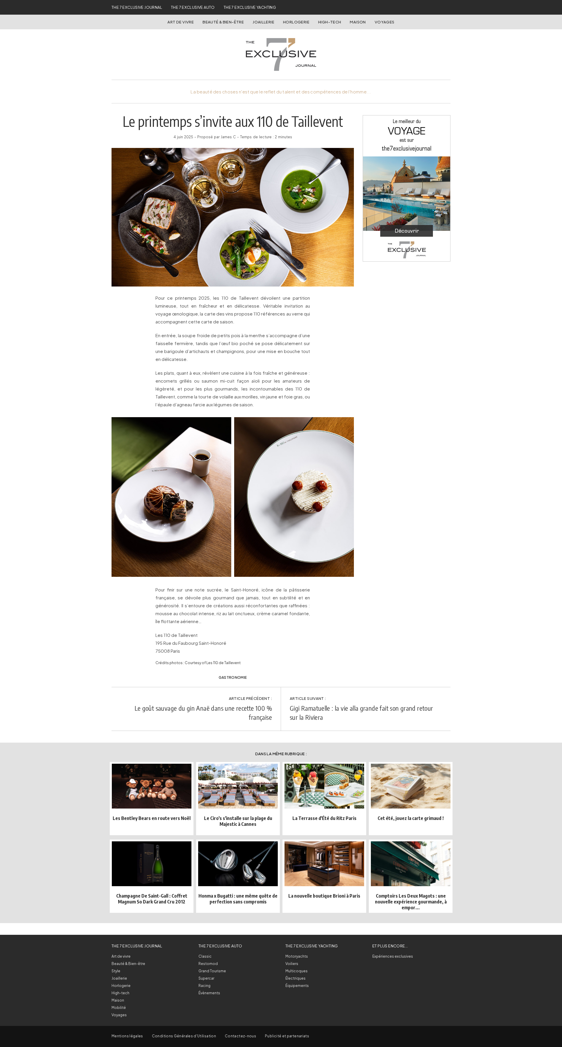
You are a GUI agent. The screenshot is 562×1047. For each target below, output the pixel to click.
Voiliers (291, 963)
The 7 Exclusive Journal (137, 7)
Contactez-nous (240, 1036)
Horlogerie (296, 22)
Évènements (209, 993)
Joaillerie (263, 22)
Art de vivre (180, 22)
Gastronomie (233, 677)
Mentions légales (127, 1036)
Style (116, 971)
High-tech (120, 993)
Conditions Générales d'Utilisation (184, 1036)
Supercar (206, 978)
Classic (205, 956)
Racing (204, 985)
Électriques (295, 978)
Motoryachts (296, 956)
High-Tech (329, 22)
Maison (358, 22)
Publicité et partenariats (287, 1036)
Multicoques (296, 971)
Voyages (385, 22)
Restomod (208, 963)
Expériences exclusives (392, 956)
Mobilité (119, 1007)
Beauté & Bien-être (223, 22)
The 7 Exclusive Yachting (250, 7)
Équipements (297, 985)
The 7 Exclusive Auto (193, 7)
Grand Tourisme (212, 971)
